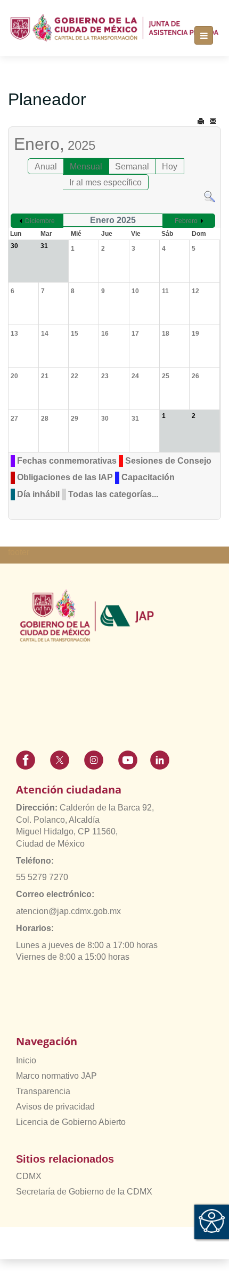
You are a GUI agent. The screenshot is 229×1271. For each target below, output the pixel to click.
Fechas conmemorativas (67, 460)
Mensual (86, 166)
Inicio (26, 1060)
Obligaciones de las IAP (65, 477)
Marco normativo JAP (56, 1075)
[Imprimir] (200, 121)
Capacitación (148, 477)
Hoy (169, 166)
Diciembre (40, 221)
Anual (46, 166)
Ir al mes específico (105, 182)
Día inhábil (38, 494)
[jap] (114, 28)
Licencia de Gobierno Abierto (71, 1122)
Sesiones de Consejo (168, 460)
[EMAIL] (213, 121)
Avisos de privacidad (55, 1106)
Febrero (186, 221)
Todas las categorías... (113, 494)
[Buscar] (209, 195)
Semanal (132, 166)
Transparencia (43, 1091)
